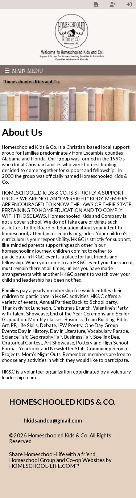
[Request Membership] (112, 4)
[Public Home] (96, 4)
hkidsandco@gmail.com (53, 420)
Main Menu (27, 70)
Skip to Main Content (40, 447)
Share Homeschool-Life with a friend (52, 454)
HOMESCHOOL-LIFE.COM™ (44, 466)
